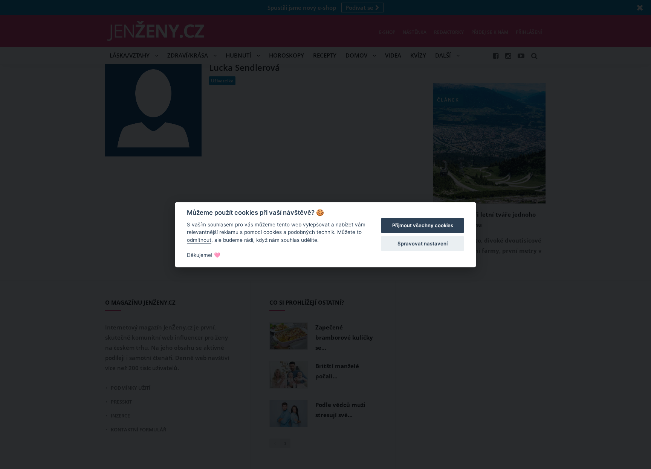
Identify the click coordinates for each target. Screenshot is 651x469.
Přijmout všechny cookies (422, 226)
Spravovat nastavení (422, 244)
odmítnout (199, 240)
